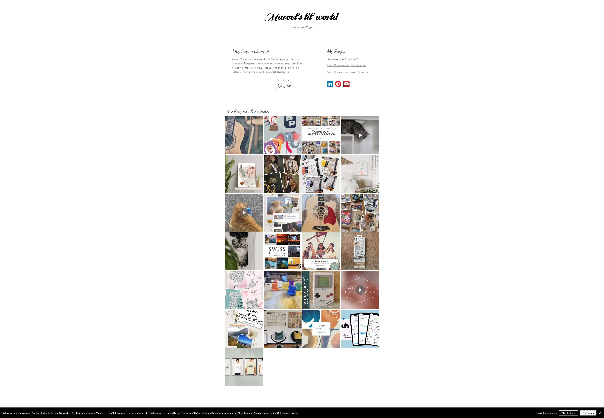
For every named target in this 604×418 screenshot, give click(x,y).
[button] (283, 86)
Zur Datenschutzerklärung (286, 413)
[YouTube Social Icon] (346, 84)
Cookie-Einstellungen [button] (546, 413)
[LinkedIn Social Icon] (330, 84)
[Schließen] (600, 412)
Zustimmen (588, 413)
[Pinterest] (338, 84)
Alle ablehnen (568, 413)
